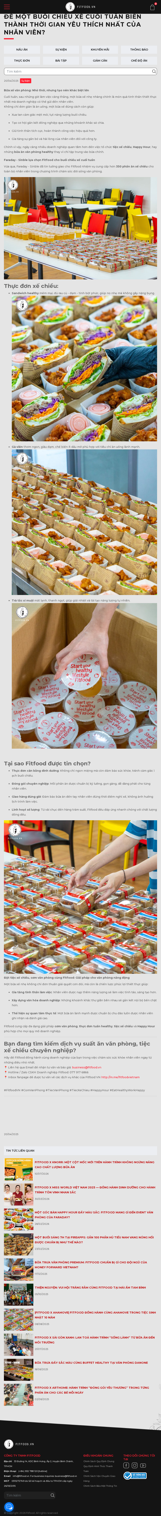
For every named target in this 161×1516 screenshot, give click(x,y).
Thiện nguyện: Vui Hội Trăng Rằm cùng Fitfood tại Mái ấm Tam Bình (90, 1287)
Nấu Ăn (21, 49)
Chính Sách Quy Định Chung (98, 1461)
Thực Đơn (22, 60)
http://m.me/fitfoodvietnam (120, 1077)
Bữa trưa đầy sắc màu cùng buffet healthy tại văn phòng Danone (91, 1362)
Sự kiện (25, 80)
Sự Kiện (61, 49)
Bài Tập (61, 60)
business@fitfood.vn (86, 1067)
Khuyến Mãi (100, 49)
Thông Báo (139, 49)
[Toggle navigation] (7, 7)
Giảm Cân (100, 60)
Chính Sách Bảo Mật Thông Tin (100, 1486)
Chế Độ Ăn (139, 60)
